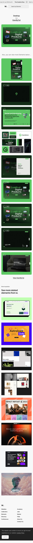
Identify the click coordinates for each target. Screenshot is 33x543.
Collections (4, 511)
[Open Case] (16, 190)
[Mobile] (16, 69)
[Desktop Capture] (16, 334)
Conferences (4, 519)
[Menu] (16, 166)
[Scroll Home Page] (16, 215)
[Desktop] (16, 308)
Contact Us (20, 521)
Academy (19, 509)
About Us (19, 519)
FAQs (18, 516)
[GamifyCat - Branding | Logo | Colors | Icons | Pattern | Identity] (16, 142)
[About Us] (16, 118)
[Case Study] (16, 263)
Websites (3, 509)
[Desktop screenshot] (16, 384)
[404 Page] (16, 239)
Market (19, 514)
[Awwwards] (6, 6)
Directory (3, 516)
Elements (3, 514)
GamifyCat (16, 20)
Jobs (18, 511)
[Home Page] (16, 94)
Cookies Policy (20, 533)
